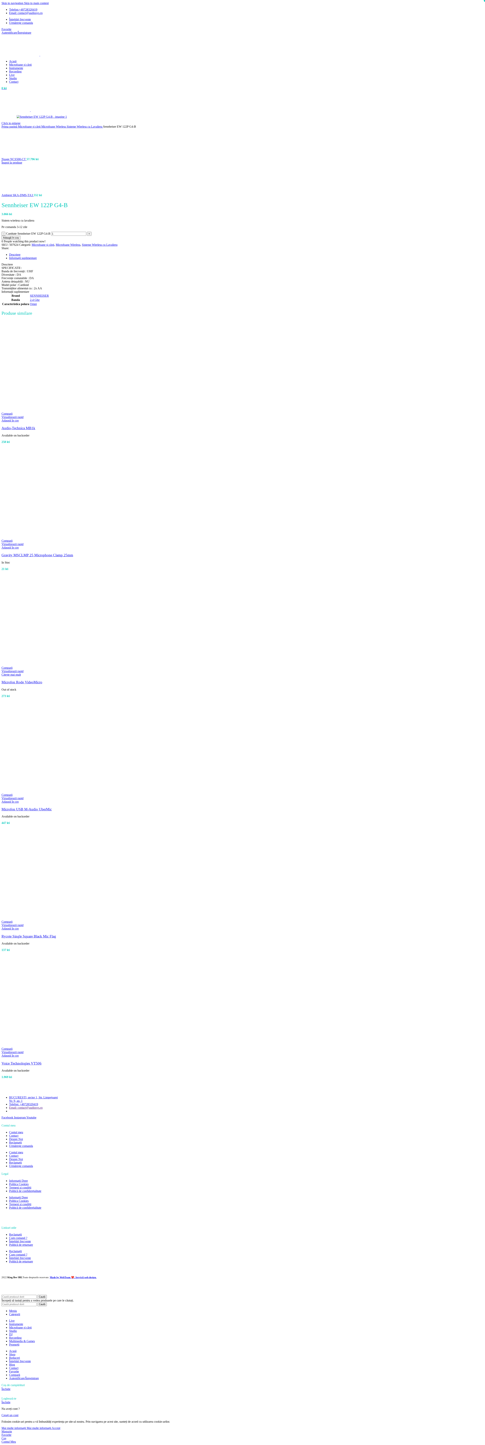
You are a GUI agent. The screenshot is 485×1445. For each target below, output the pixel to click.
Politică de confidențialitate (25, 1191)
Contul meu (16, 1132)
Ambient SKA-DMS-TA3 (18, 195)
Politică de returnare (21, 1244)
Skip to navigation (13, 3)
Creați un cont (10, 1415)
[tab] (14, 254)
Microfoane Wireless (54, 126)
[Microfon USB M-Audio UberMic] (49, 791)
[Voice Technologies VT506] (49, 1045)
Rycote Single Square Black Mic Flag (29, 936)
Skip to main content (36, 3)
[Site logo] (21, 54)
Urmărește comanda (21, 1146)
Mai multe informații (26, 1428)
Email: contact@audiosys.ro (26, 1107)
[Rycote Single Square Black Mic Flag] (49, 918)
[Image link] (19, 1220)
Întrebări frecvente (20, 1241)
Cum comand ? (18, 1238)
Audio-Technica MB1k (18, 428)
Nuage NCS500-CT (14, 159)
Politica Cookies (19, 1184)
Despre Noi (16, 1139)
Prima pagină (10, 126)
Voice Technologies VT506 (21, 1063)
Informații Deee (18, 1180)
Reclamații (15, 1142)
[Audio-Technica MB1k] (49, 410)
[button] (10, 420)
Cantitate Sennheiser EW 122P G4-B (28, 233)
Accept (56, 1428)
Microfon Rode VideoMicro (22, 682)
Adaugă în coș (11, 237)
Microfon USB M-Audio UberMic (27, 809)
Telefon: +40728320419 (23, 1104)
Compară (14, 1374)
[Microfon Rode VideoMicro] (49, 664)
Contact (13, 1135)
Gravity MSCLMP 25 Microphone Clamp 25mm (37, 555)
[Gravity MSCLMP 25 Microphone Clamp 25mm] (49, 537)
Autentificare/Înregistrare (24, 1378)
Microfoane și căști (29, 126)
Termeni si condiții (20, 1187)
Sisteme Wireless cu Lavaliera (85, 126)
